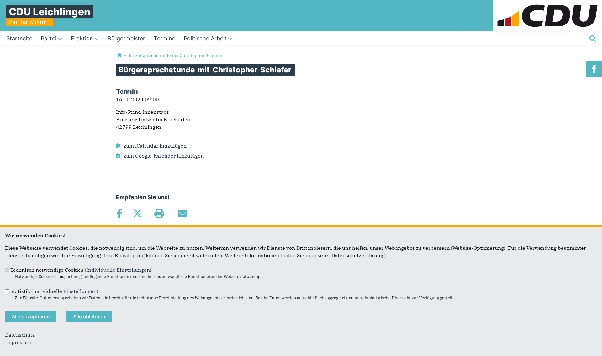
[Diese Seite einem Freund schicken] (182, 213)
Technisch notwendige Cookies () (80, 270)
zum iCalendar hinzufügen (155, 146)
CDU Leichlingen (49, 12)
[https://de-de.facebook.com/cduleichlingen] (594, 69)
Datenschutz (20, 335)
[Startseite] (547, 4)
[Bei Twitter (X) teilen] (137, 213)
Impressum (19, 342)
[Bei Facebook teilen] (119, 213)
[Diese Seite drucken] (159, 213)
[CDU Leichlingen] (119, 55)
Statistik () (54, 291)
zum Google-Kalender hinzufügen (164, 156)
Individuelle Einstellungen (118, 270)
